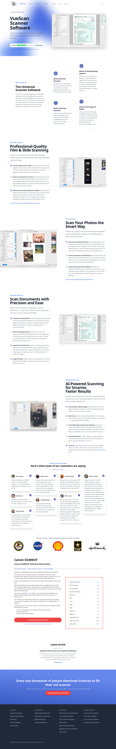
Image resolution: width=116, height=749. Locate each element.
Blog (60, 4)
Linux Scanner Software (66, 716)
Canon (30, 593)
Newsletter (13, 719)
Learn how (21, 363)
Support (54, 4)
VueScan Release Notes (17, 716)
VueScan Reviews (15, 722)
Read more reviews (58, 469)
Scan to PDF (62, 732)
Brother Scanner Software (92, 722)
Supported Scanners (16, 713)
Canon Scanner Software (91, 713)
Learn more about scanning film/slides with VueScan (25, 203)
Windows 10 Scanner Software (68, 729)
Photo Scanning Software (66, 726)
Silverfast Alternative (41, 722)
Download (37, 4)
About (66, 4)
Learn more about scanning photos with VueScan (80, 279)
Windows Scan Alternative (42, 716)
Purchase (45, 4)
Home (30, 4)
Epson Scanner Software (91, 719)
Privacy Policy (14, 726)
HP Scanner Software (90, 716)
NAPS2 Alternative (40, 719)
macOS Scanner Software (66, 719)
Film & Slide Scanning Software (68, 713)
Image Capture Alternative (42, 713)
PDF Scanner (63, 722)
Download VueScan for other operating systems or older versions (24, 49)
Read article (58, 662)
